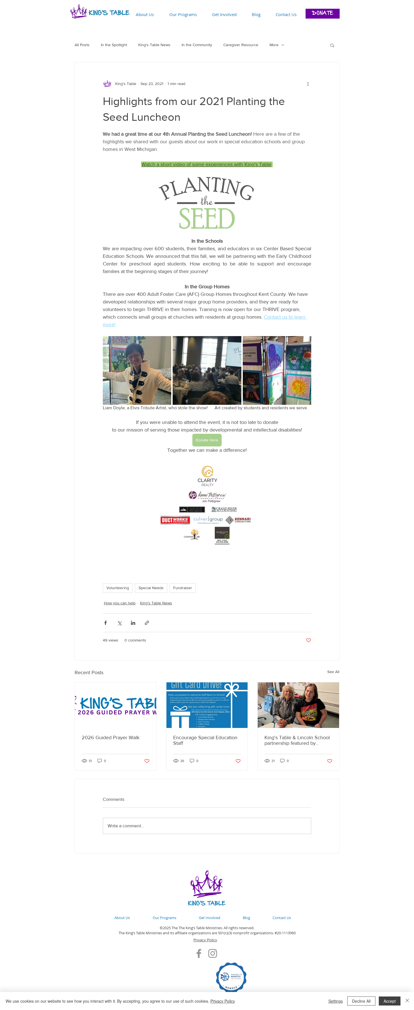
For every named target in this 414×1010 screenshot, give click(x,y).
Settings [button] (335, 1001)
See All (333, 671)
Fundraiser (182, 588)
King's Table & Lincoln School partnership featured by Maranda (297, 740)
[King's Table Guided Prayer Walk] (115, 705)
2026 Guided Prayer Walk (110, 737)
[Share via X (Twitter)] (119, 622)
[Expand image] (137, 370)
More (274, 45)
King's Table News (154, 45)
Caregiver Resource (240, 45)
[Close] (407, 1000)
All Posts (82, 45)
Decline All (361, 1001)
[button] (332, 45)
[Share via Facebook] (105, 622)
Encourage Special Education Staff (205, 740)
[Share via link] (147, 622)
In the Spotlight (114, 45)
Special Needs (151, 588)
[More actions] (307, 83)
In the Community (197, 45)
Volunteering (117, 588)
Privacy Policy (205, 940)
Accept (390, 1001)
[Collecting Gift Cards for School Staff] (207, 705)
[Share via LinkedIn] (133, 622)
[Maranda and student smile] (298, 705)
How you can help (119, 603)
